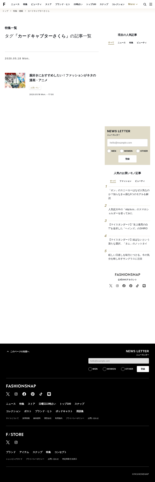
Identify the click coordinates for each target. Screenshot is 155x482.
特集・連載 (18, 11)
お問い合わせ (93, 418)
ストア (48, 4)
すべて (111, 42)
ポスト (27, 411)
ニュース (15, 4)
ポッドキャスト (64, 411)
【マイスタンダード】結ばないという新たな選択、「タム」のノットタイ (129, 241)
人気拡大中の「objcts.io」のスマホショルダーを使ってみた (128, 211)
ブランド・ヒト (62, 4)
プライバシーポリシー (75, 418)
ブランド (11, 452)
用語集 (80, 411)
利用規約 (58, 418)
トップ (5, 11)
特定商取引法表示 (69, 459)
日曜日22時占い (47, 403)
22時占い (78, 4)
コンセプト (60, 452)
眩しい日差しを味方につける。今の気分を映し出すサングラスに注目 (129, 257)
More (131, 4)
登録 (127, 159)
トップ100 (91, 4)
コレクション (118, 4)
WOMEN (128, 151)
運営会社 (47, 418)
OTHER (144, 151)
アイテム (24, 452)
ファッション (125, 181)
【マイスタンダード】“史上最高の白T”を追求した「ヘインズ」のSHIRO (128, 226)
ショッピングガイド (14, 459)
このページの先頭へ (19, 351)
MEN (113, 151)
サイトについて (12, 418)
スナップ (104, 4)
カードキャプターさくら (38, 11)
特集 (25, 4)
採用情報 (26, 418)
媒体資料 (37, 418)
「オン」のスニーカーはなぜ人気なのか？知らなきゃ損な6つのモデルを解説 (129, 194)
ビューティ (36, 4)
